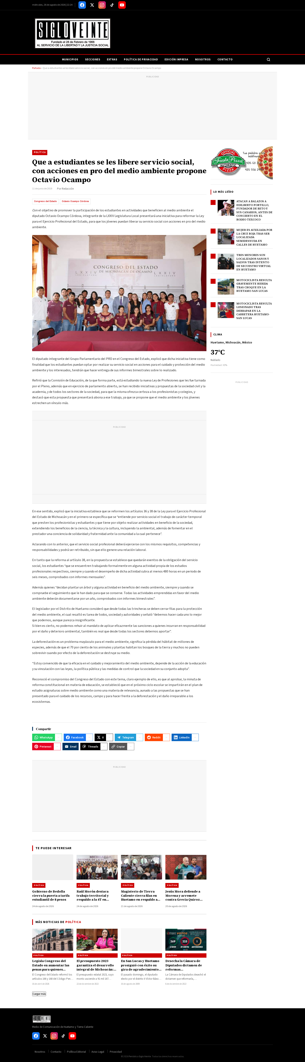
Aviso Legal (98, 1052)
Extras (112, 59)
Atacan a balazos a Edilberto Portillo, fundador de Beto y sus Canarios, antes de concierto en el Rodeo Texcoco (254, 210)
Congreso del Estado (45, 201)
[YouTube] (122, 5)
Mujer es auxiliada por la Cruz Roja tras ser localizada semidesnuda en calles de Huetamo (254, 237)
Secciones (92, 59)
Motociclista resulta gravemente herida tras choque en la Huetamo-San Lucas (254, 285)
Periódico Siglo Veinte (140, 1056)
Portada (36, 68)
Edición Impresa (176, 59)
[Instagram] (102, 5)
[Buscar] (268, 59)
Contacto (225, 59)
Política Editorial (76, 1052)
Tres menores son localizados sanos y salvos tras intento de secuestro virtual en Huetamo (253, 262)
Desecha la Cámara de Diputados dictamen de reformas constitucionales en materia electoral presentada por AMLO (183, 971)
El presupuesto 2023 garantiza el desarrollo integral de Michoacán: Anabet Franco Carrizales (95, 969)
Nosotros (203, 59)
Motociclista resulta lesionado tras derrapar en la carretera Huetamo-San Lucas (254, 311)
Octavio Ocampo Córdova (75, 201)
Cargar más (39, 994)
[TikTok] (112, 5)
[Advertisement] (152, 108)
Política (40, 152)
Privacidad (116, 1052)
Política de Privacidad (141, 59)
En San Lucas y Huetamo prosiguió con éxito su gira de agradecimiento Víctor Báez (140, 967)
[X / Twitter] (92, 5)
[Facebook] (82, 5)
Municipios (70, 59)
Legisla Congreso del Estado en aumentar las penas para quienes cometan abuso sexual (50, 967)
